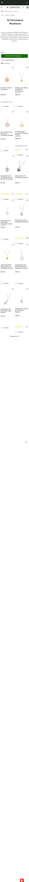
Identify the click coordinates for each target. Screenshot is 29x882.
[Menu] (2, 7)
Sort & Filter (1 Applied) (14, 56)
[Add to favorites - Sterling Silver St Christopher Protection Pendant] (13, 200)
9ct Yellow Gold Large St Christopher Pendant (21, 133)
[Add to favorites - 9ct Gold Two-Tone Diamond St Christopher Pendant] (13, 112)
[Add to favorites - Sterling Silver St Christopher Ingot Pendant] (13, 289)
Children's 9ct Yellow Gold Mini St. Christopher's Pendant (21, 89)
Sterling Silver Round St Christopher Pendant (21, 310)
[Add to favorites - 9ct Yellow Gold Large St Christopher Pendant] (27, 112)
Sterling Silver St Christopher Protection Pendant (6, 222)
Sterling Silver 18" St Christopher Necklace (21, 221)
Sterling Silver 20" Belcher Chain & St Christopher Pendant (21, 266)
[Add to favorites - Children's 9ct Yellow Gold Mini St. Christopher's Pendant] (27, 67)
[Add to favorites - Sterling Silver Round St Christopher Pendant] (27, 289)
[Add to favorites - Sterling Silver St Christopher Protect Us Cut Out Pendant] (13, 156)
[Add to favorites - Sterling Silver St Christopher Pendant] (27, 156)
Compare (6, 106)
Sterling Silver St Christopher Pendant (21, 176)
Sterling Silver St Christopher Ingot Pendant (6, 310)
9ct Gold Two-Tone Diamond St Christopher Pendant (7, 133)
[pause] (2, 3)
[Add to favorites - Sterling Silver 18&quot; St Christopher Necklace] (27, 200)
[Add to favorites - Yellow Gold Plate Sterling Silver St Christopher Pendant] (13, 245)
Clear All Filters (9, 60)
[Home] (14, 7)
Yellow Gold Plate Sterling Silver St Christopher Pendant (7, 266)
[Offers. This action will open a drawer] (23, 7)
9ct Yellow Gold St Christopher (6, 88)
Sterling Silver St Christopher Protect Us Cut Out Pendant (7, 177)
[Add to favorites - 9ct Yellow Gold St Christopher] (13, 67)
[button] (27, 3)
